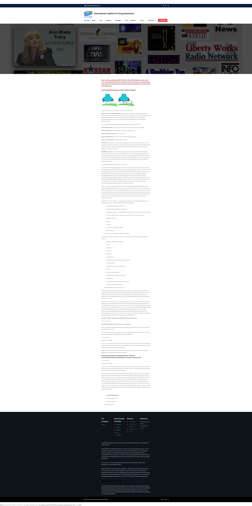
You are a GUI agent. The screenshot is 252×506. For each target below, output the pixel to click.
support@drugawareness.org (93, 5)
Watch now (133, 20)
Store (126, 20)
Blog (101, 20)
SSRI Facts (108, 20)
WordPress (105, 499)
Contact (142, 20)
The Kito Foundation (129, 443)
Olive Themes (97, 499)
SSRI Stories (151, 20)
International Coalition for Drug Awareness (114, 13)
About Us (118, 424)
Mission (94, 20)
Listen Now (162, 20)
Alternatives (118, 20)
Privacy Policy (111, 494)
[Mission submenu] (96, 20)
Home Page (86, 20)
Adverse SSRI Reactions (112, 395)
